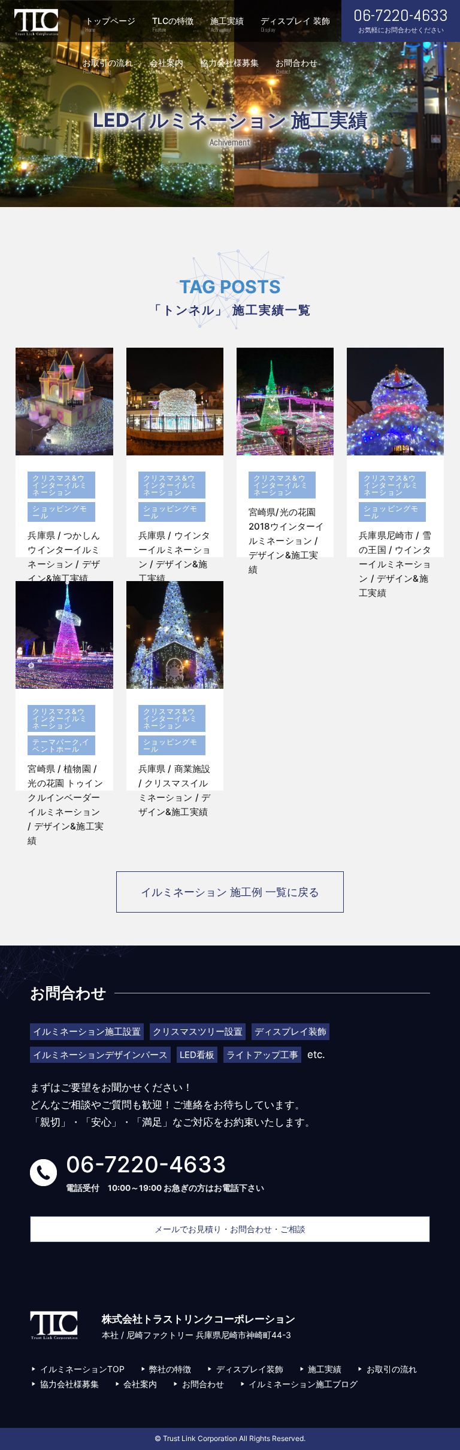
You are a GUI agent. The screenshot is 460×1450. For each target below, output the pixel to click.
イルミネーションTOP (82, 1369)
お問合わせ (296, 66)
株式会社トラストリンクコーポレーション (36, 22)
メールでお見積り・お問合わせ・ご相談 (230, 1229)
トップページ (110, 25)
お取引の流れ (108, 66)
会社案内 (166, 66)
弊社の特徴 (170, 1369)
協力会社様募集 (229, 66)
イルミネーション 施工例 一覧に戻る (230, 892)
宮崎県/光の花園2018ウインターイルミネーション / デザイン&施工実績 (287, 540)
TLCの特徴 (172, 25)
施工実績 (227, 25)
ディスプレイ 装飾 (295, 25)
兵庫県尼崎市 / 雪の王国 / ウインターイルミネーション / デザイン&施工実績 (395, 564)
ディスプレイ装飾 (249, 1369)
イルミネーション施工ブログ (303, 1384)
